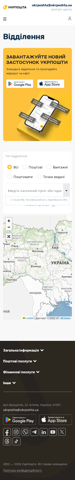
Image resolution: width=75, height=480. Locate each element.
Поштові (35, 167)
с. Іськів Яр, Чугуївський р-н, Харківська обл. (39, 199)
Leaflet (29, 318)
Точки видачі (54, 177)
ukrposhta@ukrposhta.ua (21, 410)
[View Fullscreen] (9, 236)
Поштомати (23, 177)
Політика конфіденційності (22, 470)
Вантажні (60, 167)
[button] (9, 221)
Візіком (65, 318)
